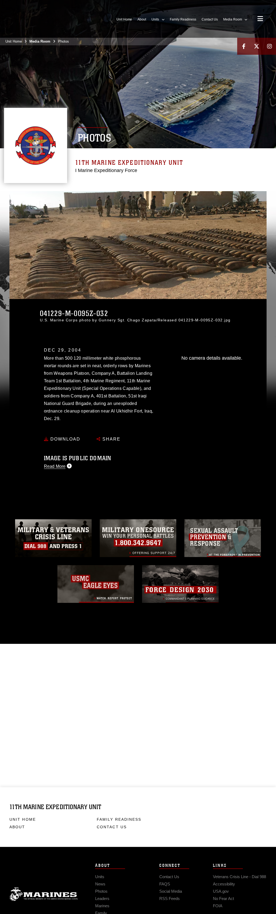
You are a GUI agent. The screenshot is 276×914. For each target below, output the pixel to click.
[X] (256, 46)
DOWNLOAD (64, 439)
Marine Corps (43, 894)
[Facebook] (243, 46)
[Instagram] (269, 46)
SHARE (110, 439)
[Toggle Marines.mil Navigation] (260, 19)
